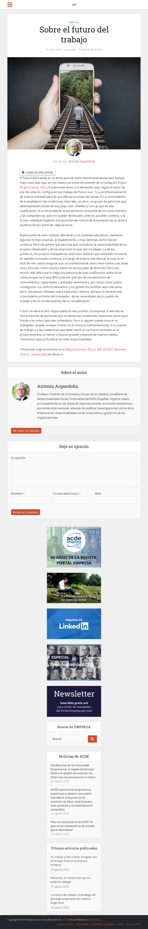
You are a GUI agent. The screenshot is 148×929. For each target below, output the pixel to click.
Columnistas (82, 924)
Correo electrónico (67, 494)
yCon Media (94, 919)
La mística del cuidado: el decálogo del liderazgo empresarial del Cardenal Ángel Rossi (73, 898)
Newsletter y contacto (103, 924)
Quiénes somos (65, 924)
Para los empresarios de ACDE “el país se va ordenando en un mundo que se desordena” (72, 826)
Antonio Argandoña (81, 161)
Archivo (120, 924)
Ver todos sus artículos (26, 430)
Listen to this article (39, 172)
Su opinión (18, 458)
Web (98, 494)
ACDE (65, 919)
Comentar (70, 49)
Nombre (18, 494)
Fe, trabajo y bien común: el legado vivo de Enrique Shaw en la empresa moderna (74, 861)
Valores (74, 22)
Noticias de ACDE (74, 756)
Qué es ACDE (133, 924)
